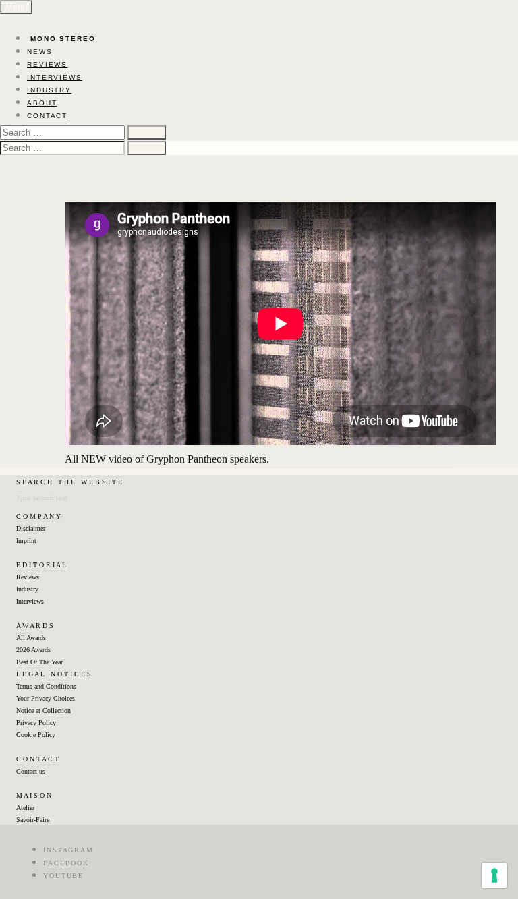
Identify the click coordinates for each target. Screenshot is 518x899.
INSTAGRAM (68, 850)
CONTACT (47, 115)
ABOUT (42, 103)
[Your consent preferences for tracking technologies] (494, 875)
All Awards (31, 637)
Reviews (27, 577)
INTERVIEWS (54, 77)
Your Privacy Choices (45, 698)
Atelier (25, 807)
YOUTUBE (63, 875)
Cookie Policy (35, 734)
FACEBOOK (66, 863)
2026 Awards (33, 650)
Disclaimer (30, 528)
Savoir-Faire (32, 819)
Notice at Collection (43, 710)
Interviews (30, 601)
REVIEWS (47, 64)
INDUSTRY (49, 90)
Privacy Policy (36, 722)
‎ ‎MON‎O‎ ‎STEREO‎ (61, 38)
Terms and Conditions (46, 686)
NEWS (40, 51)
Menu (16, 7)
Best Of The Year (39, 662)
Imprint (26, 540)
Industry (27, 589)
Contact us (30, 771)
